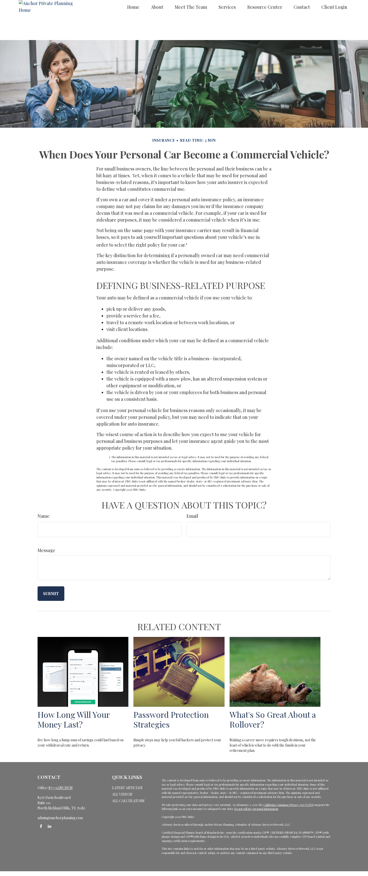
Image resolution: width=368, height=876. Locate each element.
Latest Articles (127, 787)
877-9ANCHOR (61, 787)
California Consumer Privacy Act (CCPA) (288, 805)
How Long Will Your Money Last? (74, 719)
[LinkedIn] (49, 826)
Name (44, 516)
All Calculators (128, 800)
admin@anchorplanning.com (60, 817)
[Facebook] (41, 826)
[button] (133, 7)
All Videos (122, 794)
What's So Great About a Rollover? (273, 719)
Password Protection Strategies (171, 719)
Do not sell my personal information (256, 809)
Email (192, 516)
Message (46, 550)
